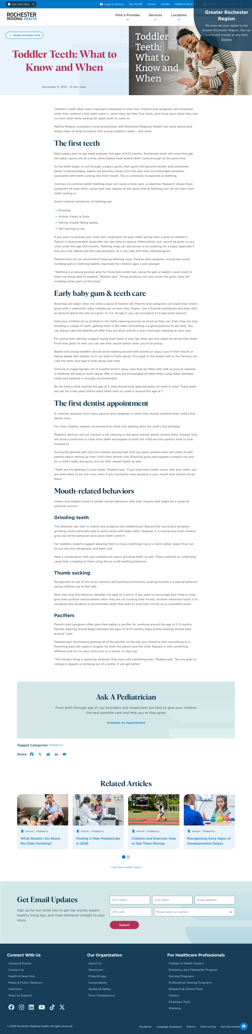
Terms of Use (208, 1026)
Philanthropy (97, 976)
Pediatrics (56, 745)
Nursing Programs (181, 976)
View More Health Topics (126, 867)
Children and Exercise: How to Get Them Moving (154, 840)
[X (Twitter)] (62, 1007)
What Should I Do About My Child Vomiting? (40, 840)
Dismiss (226, 39)
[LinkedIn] (56, 754)
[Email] (64, 754)
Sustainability (98, 982)
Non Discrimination (232, 1026)
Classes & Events (19, 963)
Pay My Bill (135, 4)
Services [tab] (155, 15)
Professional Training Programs (190, 982)
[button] (123, 857)
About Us (95, 963)
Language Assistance (169, 1026)
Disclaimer (145, 1026)
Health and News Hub (26, 35)
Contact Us (16, 969)
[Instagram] (22, 1007)
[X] (40, 754)
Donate (165, 4)
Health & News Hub (186, 4)
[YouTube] (42, 1007)
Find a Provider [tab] (127, 15)
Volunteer (15, 989)
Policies (191, 1026)
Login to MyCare (114, 4)
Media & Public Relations (25, 982)
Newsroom (96, 969)
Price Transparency (102, 995)
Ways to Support (20, 995)
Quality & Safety (100, 989)
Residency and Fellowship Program (193, 969)
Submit (124, 925)
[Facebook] (31, 754)
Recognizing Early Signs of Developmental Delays (209, 840)
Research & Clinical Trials (186, 989)
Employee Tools (179, 1002)
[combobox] (156, 912)
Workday (175, 1008)
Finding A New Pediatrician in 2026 (98, 840)
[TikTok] (52, 1007)
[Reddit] (48, 754)
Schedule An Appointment (126, 722)
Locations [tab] (179, 15)
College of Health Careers (186, 963)
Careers (151, 4)
